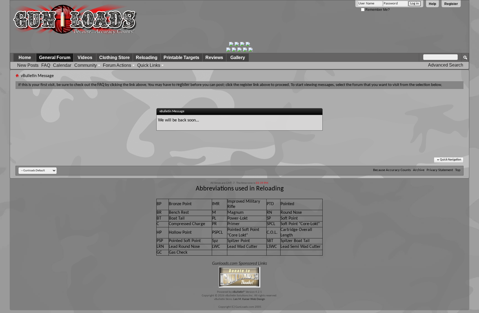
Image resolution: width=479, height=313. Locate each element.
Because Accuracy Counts (392, 170)
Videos (85, 57)
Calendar (62, 65)
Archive (418, 170)
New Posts (28, 65)
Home (25, 57)
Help (432, 4)
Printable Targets (181, 57)
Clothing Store (114, 57)
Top (457, 170)
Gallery (237, 57)
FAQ (45, 65)
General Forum (54, 57)
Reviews (214, 57)
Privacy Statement (440, 170)
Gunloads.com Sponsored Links (239, 263)
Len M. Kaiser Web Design (249, 299)
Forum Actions (117, 65)
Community (85, 65)
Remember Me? (377, 10)
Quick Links (148, 65)
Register (451, 4)
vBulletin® (238, 292)
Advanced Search (445, 65)
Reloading (146, 57)
